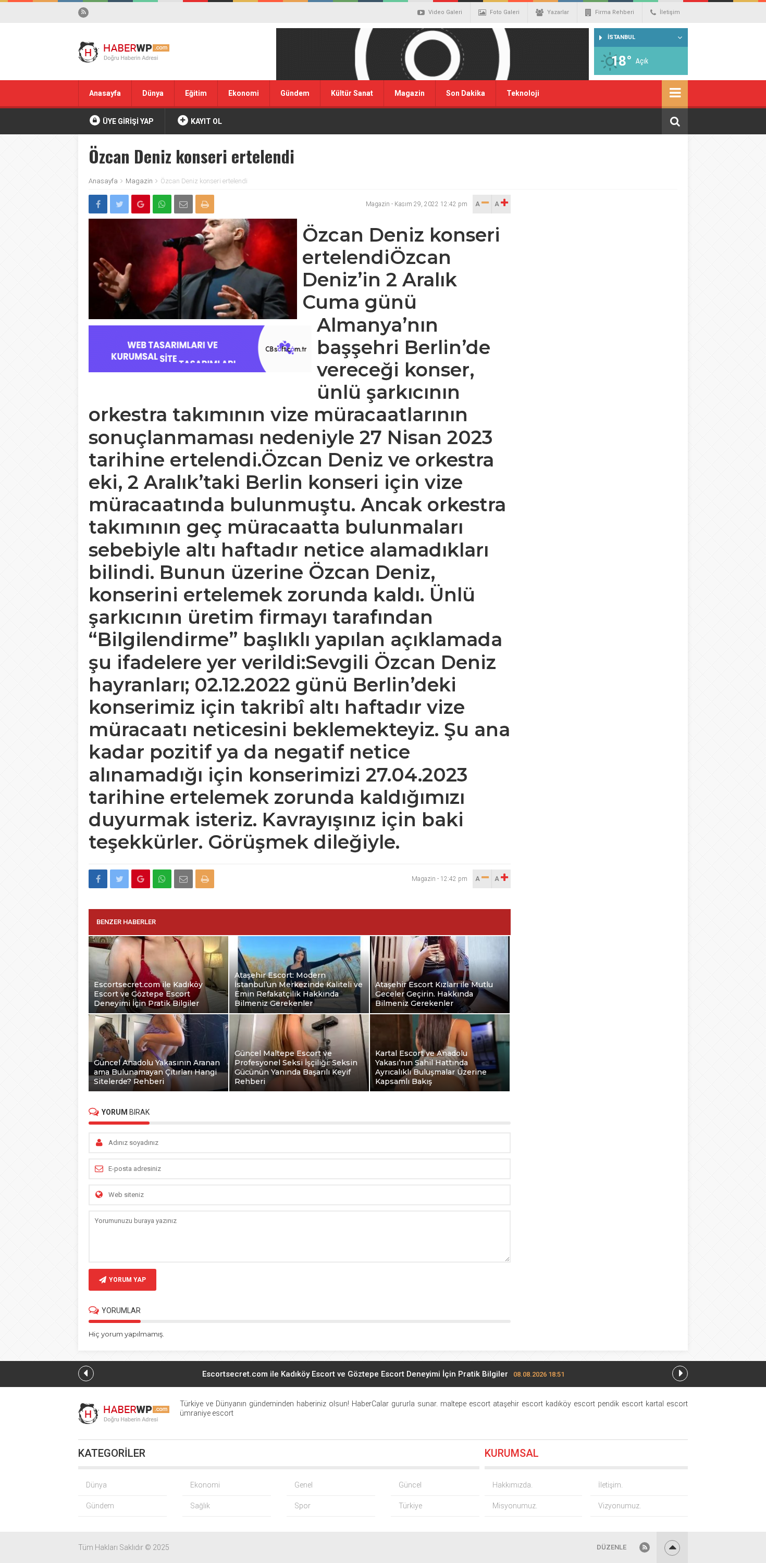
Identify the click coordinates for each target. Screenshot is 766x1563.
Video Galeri (445, 12)
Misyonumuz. (514, 1506)
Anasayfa (105, 93)
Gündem (295, 93)
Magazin (409, 93)
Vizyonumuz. (619, 1506)
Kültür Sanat (352, 93)
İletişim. (610, 1485)
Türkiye (410, 1506)
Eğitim (196, 93)
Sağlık (200, 1506)
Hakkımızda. (512, 1485)
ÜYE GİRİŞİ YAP (127, 121)
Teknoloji (522, 93)
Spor (302, 1506)
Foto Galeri (505, 12)
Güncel (410, 1485)
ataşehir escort (518, 1404)
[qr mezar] (432, 57)
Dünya (153, 93)
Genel (303, 1485)
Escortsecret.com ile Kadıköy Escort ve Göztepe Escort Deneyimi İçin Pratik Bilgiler (383, 1374)
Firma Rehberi (614, 12)
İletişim (670, 12)
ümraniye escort (206, 1413)
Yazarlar (558, 12)
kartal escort (667, 1404)
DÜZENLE (611, 1547)
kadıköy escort (570, 1404)
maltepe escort (465, 1404)
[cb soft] (200, 369)
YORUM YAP (127, 1279)
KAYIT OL (205, 121)
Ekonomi (243, 93)
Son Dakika (465, 93)
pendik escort (620, 1404)
